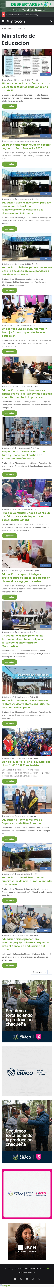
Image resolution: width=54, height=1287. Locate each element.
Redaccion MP (9, 448)
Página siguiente (39, 972)
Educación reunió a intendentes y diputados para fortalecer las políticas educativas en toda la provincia (27, 393)
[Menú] (3, 22)
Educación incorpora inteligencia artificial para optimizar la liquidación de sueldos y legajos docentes (26, 578)
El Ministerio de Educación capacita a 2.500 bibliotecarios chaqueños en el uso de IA (26, 87)
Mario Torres (8, 80)
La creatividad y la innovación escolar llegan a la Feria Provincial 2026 (26, 146)
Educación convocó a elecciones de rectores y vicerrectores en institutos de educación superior (26, 704)
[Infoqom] (16, 21)
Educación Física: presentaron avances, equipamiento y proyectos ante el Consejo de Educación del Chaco (25, 944)
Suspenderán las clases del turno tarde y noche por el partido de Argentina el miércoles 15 (23, 455)
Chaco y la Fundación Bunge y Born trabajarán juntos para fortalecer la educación (25, 332)
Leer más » (9, 106)
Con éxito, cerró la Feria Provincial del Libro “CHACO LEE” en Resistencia (26, 763)
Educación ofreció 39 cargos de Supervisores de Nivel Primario (22, 821)
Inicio (5, 28)
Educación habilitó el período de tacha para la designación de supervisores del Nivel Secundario (27, 271)
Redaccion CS (9, 509)
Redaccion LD (9, 199)
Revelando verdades (27, 1272)
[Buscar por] (51, 22)
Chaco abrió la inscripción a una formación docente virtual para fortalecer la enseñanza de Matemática (22, 641)
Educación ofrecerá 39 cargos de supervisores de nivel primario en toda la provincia (27, 881)
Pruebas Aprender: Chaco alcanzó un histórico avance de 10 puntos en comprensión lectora (26, 516)
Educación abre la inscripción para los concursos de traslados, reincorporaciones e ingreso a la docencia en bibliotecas (26, 208)
